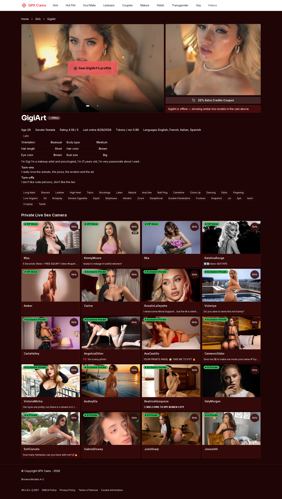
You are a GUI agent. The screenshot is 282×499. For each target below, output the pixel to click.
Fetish (160, 5)
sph (239, 198)
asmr (250, 198)
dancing (211, 192)
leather (59, 192)
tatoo (90, 192)
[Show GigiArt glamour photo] (97, 106)
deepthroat (156, 198)
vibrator (127, 198)
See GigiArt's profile (98, 69)
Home (25, 19)
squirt (96, 198)
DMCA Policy (49, 490)
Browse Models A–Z (32, 479)
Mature (144, 5)
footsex (200, 198)
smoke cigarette (77, 198)
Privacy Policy (67, 490)
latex (119, 192)
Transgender (180, 5)
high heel (75, 192)
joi (229, 198)
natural (132, 192)
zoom (140, 198)
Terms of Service (88, 490)
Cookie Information (112, 490)
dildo (224, 192)
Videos (212, 5)
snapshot (216, 198)
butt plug (162, 192)
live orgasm (30, 198)
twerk (42, 204)
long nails (29, 192)
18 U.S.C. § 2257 (30, 490)
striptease (111, 198)
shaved (45, 192)
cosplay (28, 204)
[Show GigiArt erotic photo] (87, 106)
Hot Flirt (70, 5)
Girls (55, 5)
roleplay (57, 198)
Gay (198, 5)
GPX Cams (34, 5)
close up (195, 192)
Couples (127, 5)
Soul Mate (89, 5)
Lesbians (109, 5)
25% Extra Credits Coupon (218, 101)
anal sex (147, 192)
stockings (104, 192)
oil (45, 198)
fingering (238, 192)
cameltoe (178, 192)
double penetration (179, 198)
